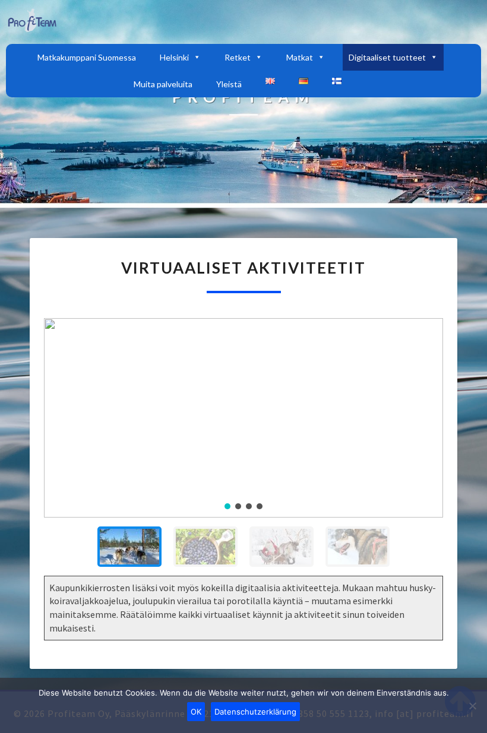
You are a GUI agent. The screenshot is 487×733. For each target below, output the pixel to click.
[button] (62, 417)
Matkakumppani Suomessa (86, 57)
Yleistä (229, 84)
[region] (243, 447)
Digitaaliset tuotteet (387, 57)
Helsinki (174, 57)
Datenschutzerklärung (255, 711)
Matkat (299, 57)
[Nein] (472, 706)
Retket (237, 57)
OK (196, 711)
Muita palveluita (163, 84)
